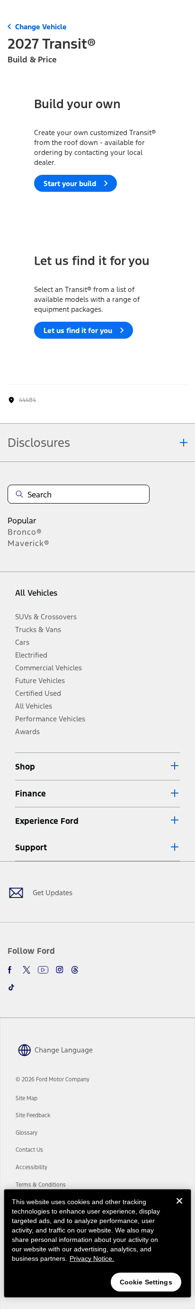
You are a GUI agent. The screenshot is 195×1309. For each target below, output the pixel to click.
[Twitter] (26, 970)
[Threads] (75, 970)
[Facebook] (11, 970)
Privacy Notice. (92, 1258)
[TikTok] (11, 987)
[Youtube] (43, 970)
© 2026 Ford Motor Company (52, 1079)
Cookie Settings (146, 1282)
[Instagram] (59, 970)
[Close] (179, 1208)
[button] (97, 766)
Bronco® (25, 532)
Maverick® (29, 543)
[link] (26, 1098)
